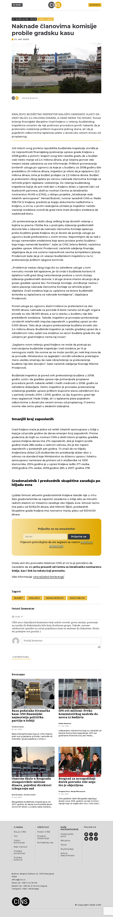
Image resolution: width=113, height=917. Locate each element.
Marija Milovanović (78, 791)
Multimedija (67, 849)
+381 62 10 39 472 (31, 886)
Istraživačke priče (24, 19)
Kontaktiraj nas (45, 842)
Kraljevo (34, 598)
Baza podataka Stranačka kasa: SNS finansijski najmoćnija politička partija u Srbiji (31, 715)
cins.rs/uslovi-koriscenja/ (48, 576)
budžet (18, 598)
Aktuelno (65, 840)
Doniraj (95, 5)
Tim (16, 836)
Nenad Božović (30, 98)
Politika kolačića (18, 858)
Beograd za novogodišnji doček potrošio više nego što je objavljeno (77, 782)
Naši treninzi (20, 847)
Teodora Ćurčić (18, 727)
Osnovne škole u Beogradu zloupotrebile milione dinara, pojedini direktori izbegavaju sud (32, 783)
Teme (64, 845)
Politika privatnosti (19, 852)
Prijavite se (78, 536)
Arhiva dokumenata (67, 854)
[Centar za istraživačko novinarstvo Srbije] (55, 5)
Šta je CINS (20, 832)
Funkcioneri (45, 19)
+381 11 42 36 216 (29, 883)
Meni (18, 5)
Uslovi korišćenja (19, 841)
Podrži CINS (43, 832)
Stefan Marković (65, 723)
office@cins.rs (18, 880)
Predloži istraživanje (43, 837)
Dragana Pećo (64, 791)
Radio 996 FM (77, 598)
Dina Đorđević (17, 795)
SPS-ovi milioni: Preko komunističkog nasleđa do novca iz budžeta (78, 714)
